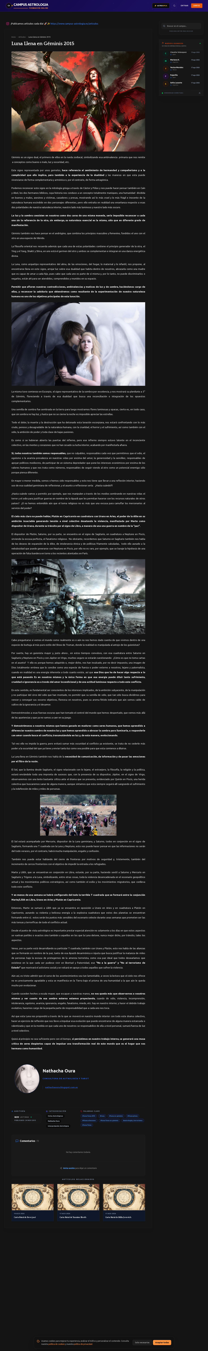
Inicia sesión (69, 1168)
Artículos (22, 37)
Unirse (196, 6)
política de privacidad (83, 1344)
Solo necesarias (142, 1342)
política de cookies (57, 1344)
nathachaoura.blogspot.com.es (61, 1087)
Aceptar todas (162, 1342)
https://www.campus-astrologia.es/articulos (74, 23)
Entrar (184, 6)
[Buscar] (174, 5)
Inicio (13, 37)
